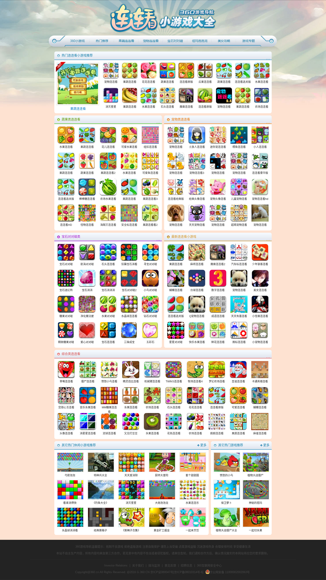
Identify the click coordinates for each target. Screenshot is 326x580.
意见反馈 (170, 565)
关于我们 (138, 565)
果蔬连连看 (126, 41)
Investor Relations (116, 565)
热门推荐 (102, 41)
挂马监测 (154, 565)
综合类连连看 (224, 41)
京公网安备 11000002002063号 (230, 572)
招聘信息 (186, 565)
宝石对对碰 (175, 41)
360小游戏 (77, 41)
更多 (203, 445)
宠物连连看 (151, 41)
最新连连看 (199, 41)
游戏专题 (248, 41)
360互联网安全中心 (209, 565)
